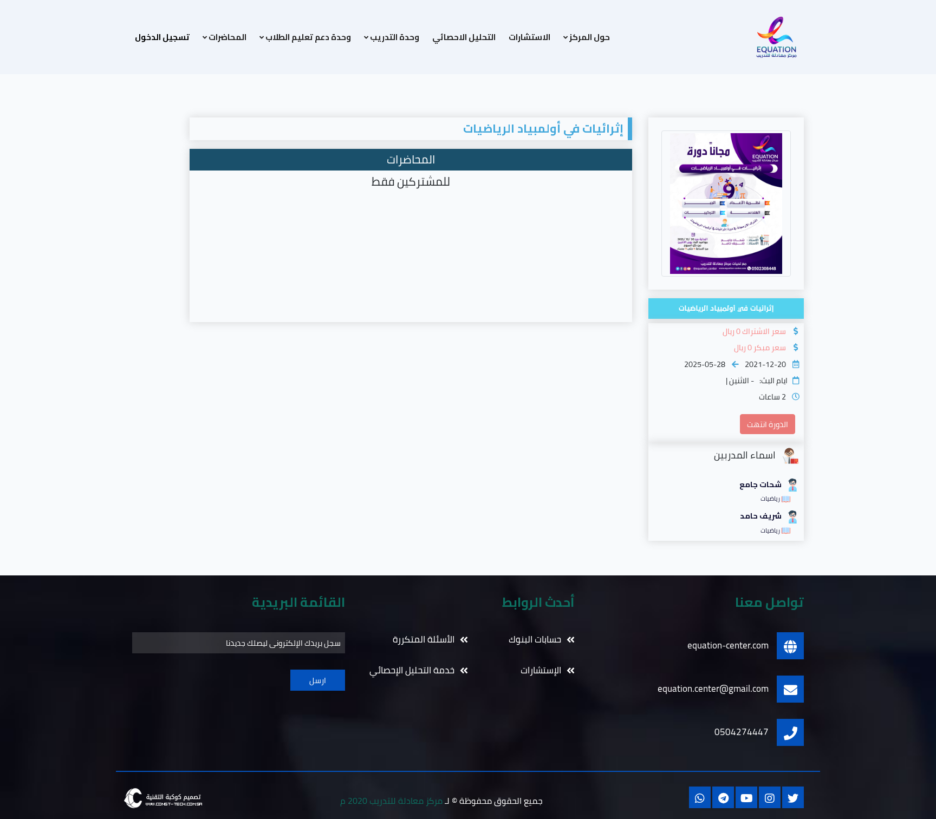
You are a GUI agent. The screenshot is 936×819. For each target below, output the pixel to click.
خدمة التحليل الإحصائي (411, 670)
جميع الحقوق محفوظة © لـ (441, 801)
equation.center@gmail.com (713, 688)
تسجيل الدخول (162, 37)
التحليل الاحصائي (464, 37)
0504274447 (741, 732)
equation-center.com (728, 645)
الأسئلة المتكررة (423, 639)
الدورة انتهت (767, 424)
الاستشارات (529, 37)
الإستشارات (541, 670)
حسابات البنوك (535, 639)
